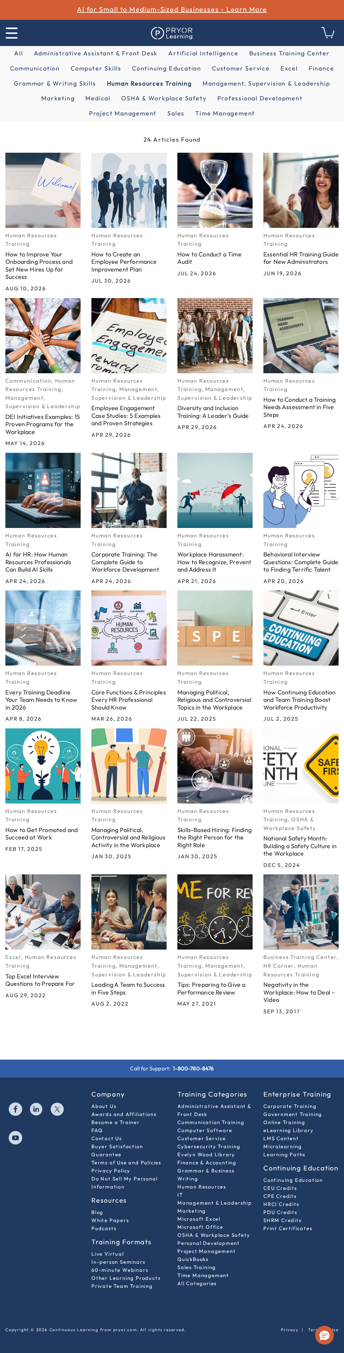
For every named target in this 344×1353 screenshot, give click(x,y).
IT (180, 1195)
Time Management (225, 113)
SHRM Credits (282, 1220)
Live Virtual (107, 1254)
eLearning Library (288, 1130)
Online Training (284, 1122)
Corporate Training (289, 1106)
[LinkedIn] (37, 1110)
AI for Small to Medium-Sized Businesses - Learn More (172, 9)
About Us (103, 1106)
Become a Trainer (115, 1122)
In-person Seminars (118, 1262)
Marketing (58, 98)
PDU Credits (280, 1212)
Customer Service (241, 68)
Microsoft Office (200, 1227)
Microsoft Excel (198, 1219)
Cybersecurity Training (209, 1146)
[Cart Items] (328, 36)
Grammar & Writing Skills (55, 83)
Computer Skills (96, 68)
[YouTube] (16, 1138)
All (18, 53)
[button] (324, 1335)
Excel (289, 68)
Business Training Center (289, 53)
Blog (97, 1212)
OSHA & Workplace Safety (163, 98)
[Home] (172, 33)
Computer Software (204, 1130)
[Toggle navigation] (11, 33)
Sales (175, 113)
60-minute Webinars (119, 1270)
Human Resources (201, 1186)
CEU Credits (280, 1188)
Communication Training (211, 1122)
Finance (321, 68)
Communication (35, 68)
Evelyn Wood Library (206, 1154)
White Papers (110, 1220)
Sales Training (196, 1267)
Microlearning (282, 1146)
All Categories (197, 1283)
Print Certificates (287, 1228)
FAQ (96, 1130)
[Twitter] (57, 1110)
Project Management (123, 113)
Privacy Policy (110, 1170)
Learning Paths (284, 1154)
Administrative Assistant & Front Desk (96, 53)
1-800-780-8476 (193, 1068)
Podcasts (103, 1228)
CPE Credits (280, 1196)
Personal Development (208, 1243)
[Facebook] (16, 1110)
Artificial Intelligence (203, 53)
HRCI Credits (281, 1204)
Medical (98, 98)
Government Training (292, 1114)
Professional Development (260, 98)
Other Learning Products (125, 1278)
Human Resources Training (149, 83)
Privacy (290, 1329)
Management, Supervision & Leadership (266, 83)
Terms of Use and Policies (126, 1162)
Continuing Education (166, 68)
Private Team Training (122, 1286)
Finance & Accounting (206, 1162)
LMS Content (281, 1138)
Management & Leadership (214, 1203)
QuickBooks (193, 1259)
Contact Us (106, 1138)
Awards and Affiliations (123, 1114)
